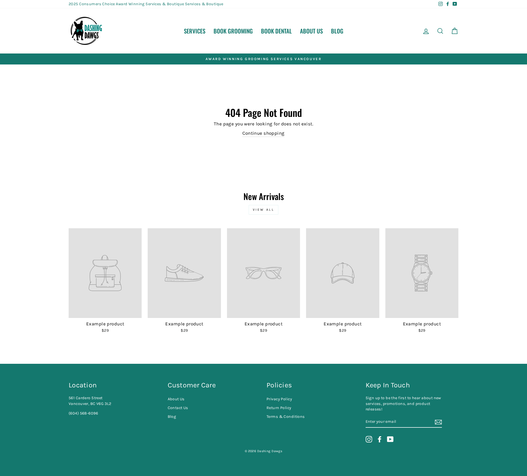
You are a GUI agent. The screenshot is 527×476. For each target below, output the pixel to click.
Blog (337, 31)
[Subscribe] (438, 422)
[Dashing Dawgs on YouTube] (390, 439)
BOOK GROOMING (233, 31)
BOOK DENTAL (276, 31)
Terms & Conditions (286, 416)
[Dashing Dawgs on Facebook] (379, 439)
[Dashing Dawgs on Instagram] (369, 439)
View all (263, 210)
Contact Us (178, 407)
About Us (311, 31)
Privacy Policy (279, 399)
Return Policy (279, 407)
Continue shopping (263, 133)
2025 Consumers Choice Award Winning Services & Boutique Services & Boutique (146, 4)
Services (194, 31)
